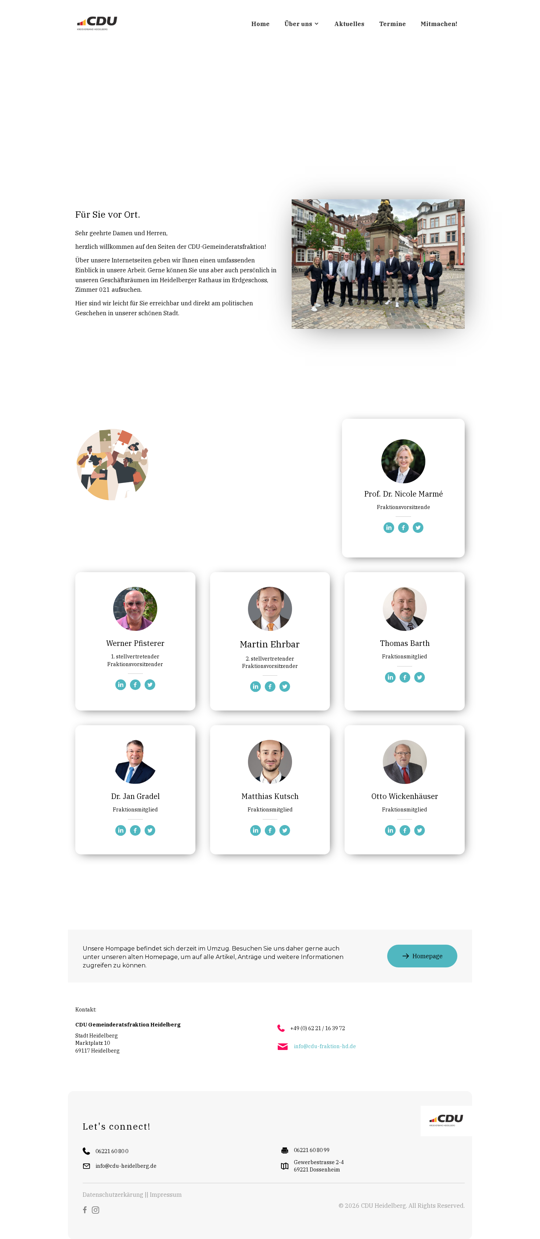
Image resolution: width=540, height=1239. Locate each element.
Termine (392, 24)
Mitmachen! (439, 24)
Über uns (299, 24)
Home (260, 24)
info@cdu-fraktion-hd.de (325, 1046)
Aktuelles (349, 24)
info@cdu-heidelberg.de (126, 1166)
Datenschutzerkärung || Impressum (132, 1194)
